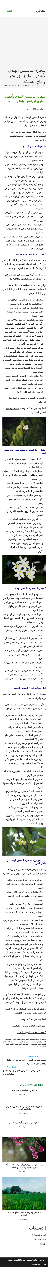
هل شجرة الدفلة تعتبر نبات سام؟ (24, 1090)
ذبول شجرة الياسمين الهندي (20, 1039)
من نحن (41, 1260)
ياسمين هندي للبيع (41, 1046)
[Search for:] (4, 11)
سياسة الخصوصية (32, 1260)
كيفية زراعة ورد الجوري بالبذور (31, 1032)
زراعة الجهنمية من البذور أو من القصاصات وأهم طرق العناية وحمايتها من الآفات (24, 1166)
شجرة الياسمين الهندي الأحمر (15, 1041)
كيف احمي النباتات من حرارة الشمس (28, 1026)
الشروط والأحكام (13, 1260)
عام (26, 109)
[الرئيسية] (45, 85)
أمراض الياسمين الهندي (34, 1039)
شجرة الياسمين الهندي (30, 1041)
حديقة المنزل (41, 1239)
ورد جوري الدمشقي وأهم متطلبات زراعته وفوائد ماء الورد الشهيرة (24, 1107)
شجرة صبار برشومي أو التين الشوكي (24, 1123)
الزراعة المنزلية (40, 1235)
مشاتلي (41, 10)
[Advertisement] (24, 42)
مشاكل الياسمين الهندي (11, 1044)
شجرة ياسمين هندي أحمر (26, 1044)
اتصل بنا (22, 1260)
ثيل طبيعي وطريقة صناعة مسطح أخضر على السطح (24, 1213)
